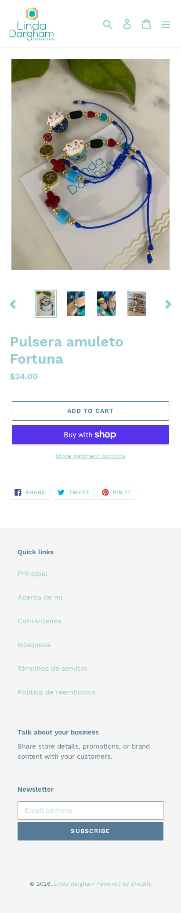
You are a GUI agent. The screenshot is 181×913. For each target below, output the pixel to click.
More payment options (90, 455)
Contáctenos (40, 621)
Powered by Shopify (124, 883)
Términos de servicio (52, 668)
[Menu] (165, 23)
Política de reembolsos (57, 692)
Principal (32, 573)
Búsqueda (34, 644)
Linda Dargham (75, 883)
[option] (46, 303)
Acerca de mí (40, 597)
